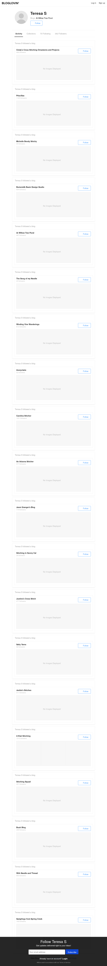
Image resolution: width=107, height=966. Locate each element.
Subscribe (72, 952)
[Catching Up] (53, 753)
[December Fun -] (28, 753)
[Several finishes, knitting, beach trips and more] (78, 753)
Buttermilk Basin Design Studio (30, 187)
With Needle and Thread (27, 873)
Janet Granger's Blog (25, 507)
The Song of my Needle (26, 278)
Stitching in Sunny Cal (26, 553)
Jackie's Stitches (23, 690)
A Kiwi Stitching (23, 736)
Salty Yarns (21, 644)
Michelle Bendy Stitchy (26, 141)
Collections (31, 33)
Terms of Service (65, 962)
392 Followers (61, 33)
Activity (18, 33)
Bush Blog (21, 827)
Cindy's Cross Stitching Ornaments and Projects (37, 49)
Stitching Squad (23, 781)
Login (64, 958)
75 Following (45, 33)
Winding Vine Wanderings (27, 324)
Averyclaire (21, 370)
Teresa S (18, 43)
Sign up (102, 3)
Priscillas (20, 95)
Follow (37, 23)
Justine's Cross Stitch (26, 598)
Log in (93, 3)
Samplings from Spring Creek (29, 919)
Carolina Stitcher (23, 415)
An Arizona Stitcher (25, 461)
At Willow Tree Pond (44, 18)
